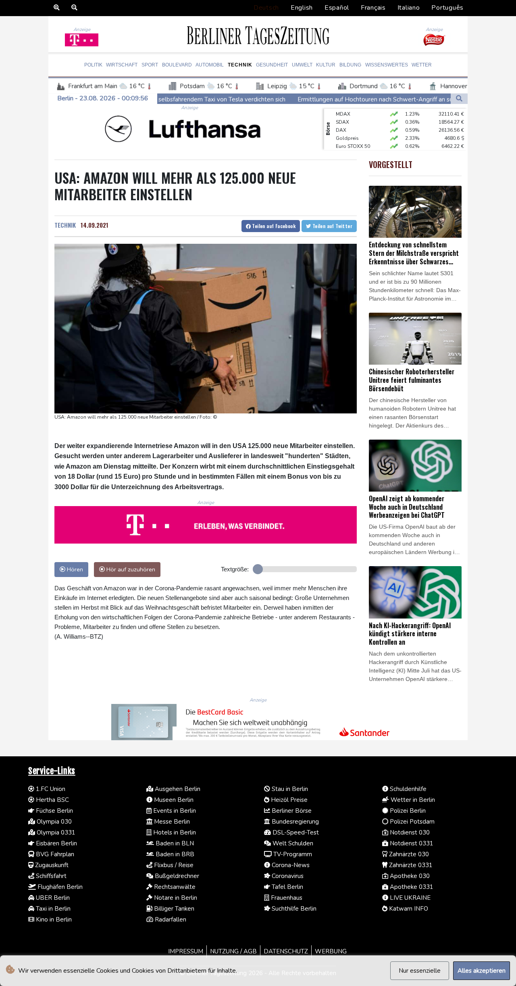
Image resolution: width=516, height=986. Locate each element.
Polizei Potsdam (411, 822)
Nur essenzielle (420, 971)
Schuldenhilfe (407, 789)
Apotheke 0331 (410, 887)
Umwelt (302, 65)
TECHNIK (65, 224)
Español (337, 7)
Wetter (422, 65)
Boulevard (177, 65)
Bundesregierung (294, 822)
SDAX (342, 114)
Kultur (325, 65)
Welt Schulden (292, 843)
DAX (341, 122)
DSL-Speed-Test (295, 832)
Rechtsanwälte (174, 887)
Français (373, 7)
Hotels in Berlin (174, 832)
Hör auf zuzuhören (130, 569)
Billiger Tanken (173, 909)
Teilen (273, 225)
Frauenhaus (285, 898)
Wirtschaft (121, 65)
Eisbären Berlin (55, 843)
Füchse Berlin (53, 811)
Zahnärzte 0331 (410, 865)
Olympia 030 (53, 822)
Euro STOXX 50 (353, 138)
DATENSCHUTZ (286, 951)
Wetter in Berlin (412, 800)
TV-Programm (292, 854)
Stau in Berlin (289, 789)
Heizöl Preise (288, 800)
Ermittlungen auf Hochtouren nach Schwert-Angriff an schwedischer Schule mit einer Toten (370, 99)
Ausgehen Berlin (176, 789)
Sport (149, 65)
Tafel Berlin (286, 887)
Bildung (350, 65)
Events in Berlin (174, 811)
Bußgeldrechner (176, 876)
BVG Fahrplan (54, 854)
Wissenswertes (386, 65)
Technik (240, 65)
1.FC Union (49, 789)
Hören (74, 569)
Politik (93, 65)
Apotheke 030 (409, 876)
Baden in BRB (174, 854)
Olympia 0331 (55, 832)
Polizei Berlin (407, 811)
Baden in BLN (174, 843)
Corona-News (290, 865)
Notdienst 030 (409, 832)
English (302, 7)
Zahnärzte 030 (408, 854)
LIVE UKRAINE (409, 898)
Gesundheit (272, 65)
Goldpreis (347, 130)
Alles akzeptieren (482, 971)
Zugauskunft (51, 865)
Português (447, 7)
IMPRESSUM (185, 951)
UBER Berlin (52, 898)
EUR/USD (346, 146)
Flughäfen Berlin (59, 887)
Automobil (210, 65)
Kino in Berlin (53, 919)
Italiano (408, 7)
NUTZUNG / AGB (233, 951)
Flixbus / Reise (173, 865)
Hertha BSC (51, 800)
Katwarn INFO (407, 909)
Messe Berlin (171, 822)
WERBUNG (331, 951)
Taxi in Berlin (52, 909)
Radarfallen (169, 919)
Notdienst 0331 (410, 843)
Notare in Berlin (174, 898)
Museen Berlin (173, 800)
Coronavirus (287, 876)
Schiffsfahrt (50, 876)
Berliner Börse (291, 811)
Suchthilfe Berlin (293, 909)
